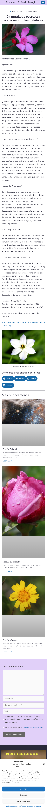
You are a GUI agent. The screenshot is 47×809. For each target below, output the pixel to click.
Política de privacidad (32, 728)
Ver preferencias (23, 801)
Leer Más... (8, 461)
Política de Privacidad (26, 806)
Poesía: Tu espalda (11, 561)
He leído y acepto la (24, 728)
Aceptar (23, 789)
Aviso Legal (37, 806)
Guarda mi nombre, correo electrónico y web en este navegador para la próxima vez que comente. (24, 719)
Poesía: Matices (10, 640)
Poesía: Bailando (10, 449)
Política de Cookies (12, 806)
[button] (44, 764)
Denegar (23, 795)
